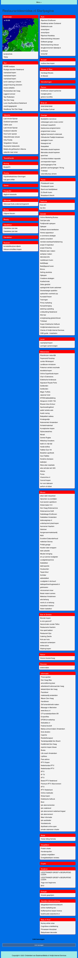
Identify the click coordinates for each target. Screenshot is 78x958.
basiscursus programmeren (50, 128)
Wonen (42, 492)
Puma (42, 474)
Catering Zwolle (46, 636)
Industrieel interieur (47, 605)
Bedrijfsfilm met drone (48, 119)
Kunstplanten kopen (47, 428)
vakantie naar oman (11, 152)
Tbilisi (6, 57)
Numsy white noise (48, 923)
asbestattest (44, 578)
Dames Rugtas (45, 437)
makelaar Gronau (46, 541)
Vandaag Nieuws (47, 73)
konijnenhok (8, 54)
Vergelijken (45, 844)
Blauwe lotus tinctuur (47, 404)
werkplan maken (46, 254)
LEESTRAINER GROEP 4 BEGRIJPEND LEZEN (56, 873)
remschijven (45, 29)
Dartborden (44, 386)
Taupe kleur (44, 572)
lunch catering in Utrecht (12, 81)
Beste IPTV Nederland (49, 780)
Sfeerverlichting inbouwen (50, 38)
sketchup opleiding (47, 309)
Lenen (42, 339)
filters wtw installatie (47, 465)
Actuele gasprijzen (47, 895)
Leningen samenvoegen (49, 346)
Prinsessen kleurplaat (48, 929)
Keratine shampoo (46, 459)
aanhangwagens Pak (48, 164)
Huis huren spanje (10, 134)
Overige (44, 115)
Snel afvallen (45, 732)
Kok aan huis (45, 639)
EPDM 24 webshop (48, 719)
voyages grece (46, 94)
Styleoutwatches (46, 431)
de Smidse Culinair (48, 109)
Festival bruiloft (46, 726)
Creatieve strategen (47, 278)
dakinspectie (44, 566)
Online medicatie (47, 793)
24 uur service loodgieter (49, 557)
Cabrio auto (8, 124)
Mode (43, 835)
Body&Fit (7, 167)
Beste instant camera (47, 593)
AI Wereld (44, 76)
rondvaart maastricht (48, 125)
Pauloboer (44, 692)
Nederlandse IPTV (47, 765)
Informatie (44, 673)
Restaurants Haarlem (47, 627)
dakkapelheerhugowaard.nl (50, 584)
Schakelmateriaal (46, 425)
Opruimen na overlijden (48, 499)
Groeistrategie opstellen (48, 290)
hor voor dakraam (46, 483)
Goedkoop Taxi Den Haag (13, 109)
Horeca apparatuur (47, 232)
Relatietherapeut (47, 738)
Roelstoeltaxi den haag (12, 91)
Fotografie (7, 191)
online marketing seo (48, 907)
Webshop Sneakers (47, 440)
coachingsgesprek (10, 106)
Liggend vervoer (9, 94)
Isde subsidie (45, 550)
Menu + (39, 2)
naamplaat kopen (10, 72)
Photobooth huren (47, 183)
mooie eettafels (9, 88)
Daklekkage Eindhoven (48, 514)
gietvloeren (44, 587)
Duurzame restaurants (12, 146)
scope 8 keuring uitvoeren (13, 85)
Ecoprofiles (45, 716)
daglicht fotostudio (10, 194)
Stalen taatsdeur (46, 608)
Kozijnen (7, 242)
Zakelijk (43, 213)
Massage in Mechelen (49, 707)
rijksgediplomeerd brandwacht (51, 904)
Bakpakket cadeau (47, 416)
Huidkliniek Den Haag (49, 744)
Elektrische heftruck (48, 799)
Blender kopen (45, 618)
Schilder (43, 575)
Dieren (6, 185)
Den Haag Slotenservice (49, 508)
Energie (44, 891)
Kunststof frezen (46, 296)
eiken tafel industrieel (47, 496)
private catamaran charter (50, 829)
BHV (42, 885)
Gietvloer (43, 529)
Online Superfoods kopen (49, 373)
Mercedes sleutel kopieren (50, 149)
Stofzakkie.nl (45, 723)
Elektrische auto (46, 26)
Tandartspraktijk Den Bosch (51, 741)
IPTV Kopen (45, 762)
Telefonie (43, 201)
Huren (43, 179)
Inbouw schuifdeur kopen (13, 249)
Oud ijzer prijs (45, 220)
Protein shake (46, 848)
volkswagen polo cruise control (52, 122)
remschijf (44, 54)
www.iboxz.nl (45, 710)
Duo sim (43, 205)
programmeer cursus (48, 131)
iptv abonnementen (48, 805)
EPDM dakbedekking (47, 398)
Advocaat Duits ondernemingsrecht (16, 204)
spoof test (44, 155)
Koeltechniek (45, 281)
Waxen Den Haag (47, 698)
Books (43, 750)
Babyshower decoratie (49, 932)
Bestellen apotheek (47, 453)
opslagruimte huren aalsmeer (50, 287)
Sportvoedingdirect (47, 407)
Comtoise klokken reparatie (51, 158)
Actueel (44, 59)
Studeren (44, 869)
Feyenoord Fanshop (47, 358)
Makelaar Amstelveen (48, 596)
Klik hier (43, 315)
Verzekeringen (46, 81)
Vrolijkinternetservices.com (49, 327)
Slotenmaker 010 (46, 505)
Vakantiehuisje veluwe (12, 137)
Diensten (43, 664)
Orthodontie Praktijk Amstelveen (52, 137)
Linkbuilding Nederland (48, 312)
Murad (42, 434)
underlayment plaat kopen (49, 523)
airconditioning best (48, 683)
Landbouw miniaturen (48, 364)
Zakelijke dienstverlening (50, 901)
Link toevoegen (38, 939)
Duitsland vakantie (10, 131)
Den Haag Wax (46, 680)
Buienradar (8, 16)
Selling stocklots (46, 272)
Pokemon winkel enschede (50, 367)
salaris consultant (46, 238)
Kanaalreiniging (46, 306)
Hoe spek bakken (46, 630)
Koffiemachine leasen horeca (51, 911)
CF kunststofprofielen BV (50, 713)
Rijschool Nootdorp (48, 35)
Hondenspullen (46, 851)
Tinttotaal (44, 171)
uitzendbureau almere (49, 174)
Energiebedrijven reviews (50, 857)
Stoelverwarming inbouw (50, 44)
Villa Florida (8, 140)
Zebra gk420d (45, 284)
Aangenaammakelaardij (48, 532)
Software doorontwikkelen (49, 229)
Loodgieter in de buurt (48, 581)
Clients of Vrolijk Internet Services (52, 330)
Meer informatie (46, 817)
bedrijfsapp (44, 263)
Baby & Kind (45, 919)
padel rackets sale (46, 410)
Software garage (47, 41)
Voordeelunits (46, 823)
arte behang (44, 599)
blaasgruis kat (46, 143)
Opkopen (43, 275)
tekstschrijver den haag (49, 689)
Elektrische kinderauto (48, 379)
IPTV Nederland (47, 790)
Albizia (42, 471)
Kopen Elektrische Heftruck (50, 324)
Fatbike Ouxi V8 (46, 450)
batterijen (43, 462)
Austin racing (45, 413)
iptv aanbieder (46, 820)
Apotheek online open (49, 826)
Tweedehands (9, 158)
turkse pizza (44, 645)
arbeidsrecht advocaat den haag (52, 686)
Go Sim (43, 208)
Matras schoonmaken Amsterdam (53, 729)
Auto (42, 16)
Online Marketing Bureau (49, 217)
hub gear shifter (9, 179)
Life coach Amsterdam (49, 753)
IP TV (43, 774)
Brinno (42, 269)
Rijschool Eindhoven (48, 20)
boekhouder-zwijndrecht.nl (50, 914)
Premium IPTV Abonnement (51, 783)
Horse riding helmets (48, 839)
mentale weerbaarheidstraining (51, 242)
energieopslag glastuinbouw (50, 318)
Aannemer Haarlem (47, 526)
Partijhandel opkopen (47, 223)
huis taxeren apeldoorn (48, 502)
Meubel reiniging (46, 554)
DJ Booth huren (46, 192)
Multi (42, 535)
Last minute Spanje (10, 118)
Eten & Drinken (46, 614)
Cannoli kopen (45, 480)
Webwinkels (44, 351)
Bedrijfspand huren (47, 266)
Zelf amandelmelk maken (50, 704)
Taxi (5, 63)
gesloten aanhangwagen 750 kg (52, 167)
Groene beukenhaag (47, 658)
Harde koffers (45, 447)
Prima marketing (46, 303)
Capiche (44, 735)
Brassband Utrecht (47, 195)
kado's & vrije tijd (46, 443)
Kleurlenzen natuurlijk (48, 355)
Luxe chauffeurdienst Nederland (15, 103)
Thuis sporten (46, 677)
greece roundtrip (47, 97)
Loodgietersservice (47, 560)
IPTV (42, 771)
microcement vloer (46, 590)
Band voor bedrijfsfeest (49, 189)
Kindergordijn (45, 419)
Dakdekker (8, 224)
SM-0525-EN (45, 257)
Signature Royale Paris (48, 382)
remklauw (44, 51)
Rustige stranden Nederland (14, 69)
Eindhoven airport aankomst (51, 91)
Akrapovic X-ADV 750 (48, 401)
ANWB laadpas (9, 66)
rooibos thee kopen (48, 63)
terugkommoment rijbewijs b (51, 48)
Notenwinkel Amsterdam (49, 422)
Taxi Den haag (9, 100)
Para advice (45, 759)
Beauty (6, 210)
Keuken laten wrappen (48, 547)
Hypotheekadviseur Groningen (15, 176)
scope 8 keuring (46, 248)
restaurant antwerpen (47, 642)
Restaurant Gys (45, 633)
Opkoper (43, 226)
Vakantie (7, 115)
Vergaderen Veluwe (11, 143)
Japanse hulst (45, 395)
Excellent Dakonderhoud (49, 538)
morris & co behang (47, 602)
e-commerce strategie (48, 235)
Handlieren (45, 701)
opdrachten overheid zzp (49, 293)
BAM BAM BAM (46, 106)
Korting (6, 163)
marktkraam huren (46, 260)
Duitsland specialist (11, 121)
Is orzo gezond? (46, 621)
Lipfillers (44, 756)
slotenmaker (44, 667)
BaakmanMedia (41, 955)
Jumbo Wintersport (47, 361)
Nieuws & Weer (47, 69)
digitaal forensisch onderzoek (51, 134)
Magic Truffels (45, 392)
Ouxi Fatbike (44, 456)
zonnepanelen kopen (48, 161)
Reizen (43, 87)
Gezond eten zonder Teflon (50, 624)
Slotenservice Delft (47, 511)
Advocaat (7, 200)
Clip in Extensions (46, 376)
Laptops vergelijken (48, 854)
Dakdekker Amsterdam (48, 517)
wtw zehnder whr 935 (47, 468)
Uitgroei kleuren (9, 213)
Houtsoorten (44, 569)
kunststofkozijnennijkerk (12, 246)
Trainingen (44, 299)
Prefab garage (45, 544)
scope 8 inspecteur (47, 245)
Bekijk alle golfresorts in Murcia (15, 149)
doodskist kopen (46, 370)
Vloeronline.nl (45, 477)
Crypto (43, 863)
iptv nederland (46, 808)
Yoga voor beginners (48, 882)
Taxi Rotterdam (9, 97)
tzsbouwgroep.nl (46, 520)
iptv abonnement (47, 814)
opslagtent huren (47, 140)
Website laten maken (47, 251)
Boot (42, 802)
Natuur (42, 654)
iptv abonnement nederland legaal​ (53, 811)
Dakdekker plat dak (10, 228)
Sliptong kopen (45, 648)
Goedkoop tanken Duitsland (51, 23)
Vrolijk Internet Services (57, 955)
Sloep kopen (45, 796)
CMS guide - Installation (48, 333)
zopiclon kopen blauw (49, 747)
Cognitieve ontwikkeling (49, 926)
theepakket (45, 146)
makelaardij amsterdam (49, 695)
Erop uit (44, 102)
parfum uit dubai (46, 486)
